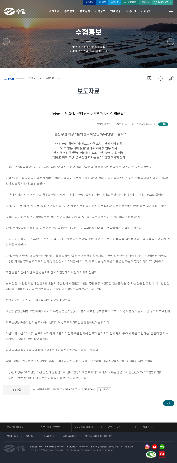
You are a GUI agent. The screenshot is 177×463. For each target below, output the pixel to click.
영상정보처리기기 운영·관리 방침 (98, 436)
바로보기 (105, 389)
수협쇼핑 (114, 2)
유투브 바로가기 (154, 446)
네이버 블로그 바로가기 (162, 446)
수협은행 (89, 2)
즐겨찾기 (160, 79)
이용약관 (29, 436)
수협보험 (102, 2)
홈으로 (14, 78)
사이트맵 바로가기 (171, 11)
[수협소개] (6, 41)
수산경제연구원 (130, 2)
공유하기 (171, 79)
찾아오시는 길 (12, 436)
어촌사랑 (145, 2)
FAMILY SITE (148, 427)
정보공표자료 (114, 427)
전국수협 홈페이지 (15, 427)
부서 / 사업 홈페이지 (84, 427)
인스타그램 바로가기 (147, 446)
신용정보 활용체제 (70, 436)
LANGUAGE (163, 2)
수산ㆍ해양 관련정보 (50, 427)
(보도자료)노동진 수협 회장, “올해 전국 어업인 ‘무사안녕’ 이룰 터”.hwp (66, 389)
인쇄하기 (149, 79)
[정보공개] (170, 41)
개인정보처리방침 (48, 436)
